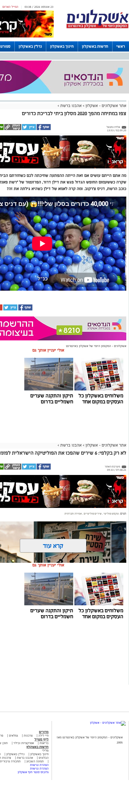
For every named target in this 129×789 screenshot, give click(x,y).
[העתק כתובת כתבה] (12, 129)
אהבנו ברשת (71, 105)
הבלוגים (44, 758)
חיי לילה (43, 735)
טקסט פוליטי (111, 513)
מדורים (44, 732)
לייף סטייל (41, 739)
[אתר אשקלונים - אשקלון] (108, 723)
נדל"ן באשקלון (30, 46)
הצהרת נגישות (39, 765)
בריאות (44, 743)
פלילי (45, 750)
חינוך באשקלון (62, 46)
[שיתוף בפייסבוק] (43, 129)
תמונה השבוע (35, 761)
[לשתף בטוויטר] (28, 129)
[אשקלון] (97, 27)
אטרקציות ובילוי (24, 743)
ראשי (120, 46)
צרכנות (28, 735)
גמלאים (13, 735)
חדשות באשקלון (95, 46)
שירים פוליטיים (92, 513)
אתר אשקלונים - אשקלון (105, 105)
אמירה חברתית (73, 513)
